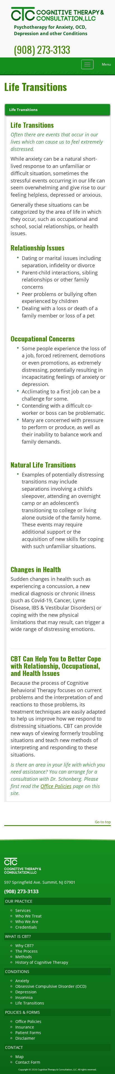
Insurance (24, 1027)
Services (23, 910)
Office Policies (55, 786)
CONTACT (14, 1047)
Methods (23, 956)
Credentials (26, 927)
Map (19, 1056)
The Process (26, 951)
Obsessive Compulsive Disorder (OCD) (50, 986)
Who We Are (26, 921)
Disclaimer (25, 1038)
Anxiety (22, 980)
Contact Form (27, 1062)
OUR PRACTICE (18, 901)
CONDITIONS (17, 971)
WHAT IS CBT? (18, 936)
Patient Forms (28, 1032)
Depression (26, 991)
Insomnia (24, 997)
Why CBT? (24, 945)
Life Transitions (29, 1003)
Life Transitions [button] (23, 109)
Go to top (103, 822)
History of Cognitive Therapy (41, 962)
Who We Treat (28, 916)
